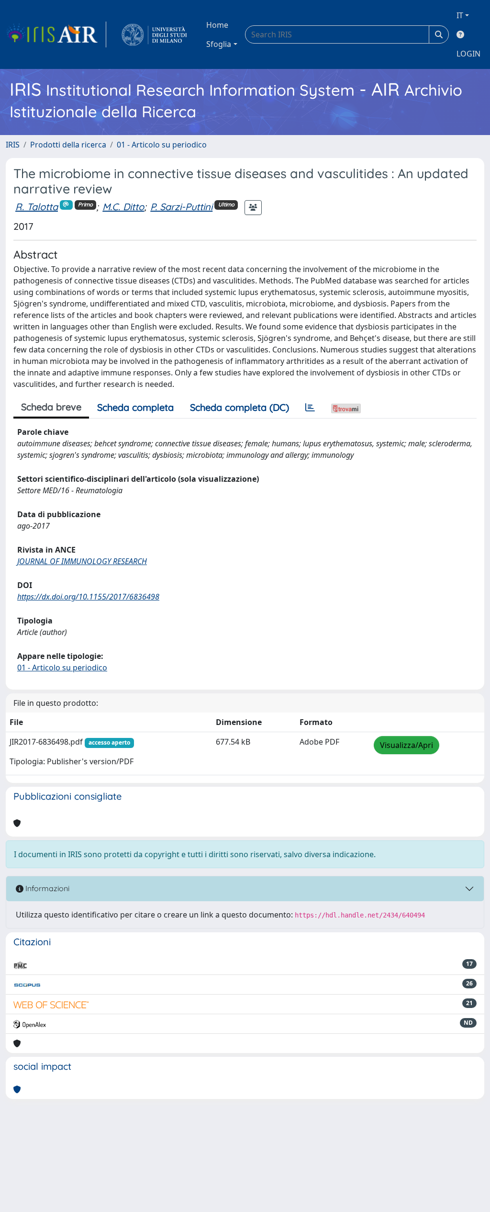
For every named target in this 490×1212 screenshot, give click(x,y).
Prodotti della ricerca (68, 144)
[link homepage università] (154, 34)
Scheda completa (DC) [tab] (239, 407)
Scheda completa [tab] (135, 407)
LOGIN (468, 53)
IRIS (13, 144)
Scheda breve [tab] (51, 407)
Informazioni (46, 888)
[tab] (310, 407)
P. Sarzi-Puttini (181, 207)
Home (217, 25)
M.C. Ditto (123, 207)
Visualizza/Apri (406, 745)
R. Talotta (36, 207)
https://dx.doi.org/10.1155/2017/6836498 (88, 596)
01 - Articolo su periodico (162, 144)
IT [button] (460, 15)
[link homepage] (56, 34)
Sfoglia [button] (218, 44)
